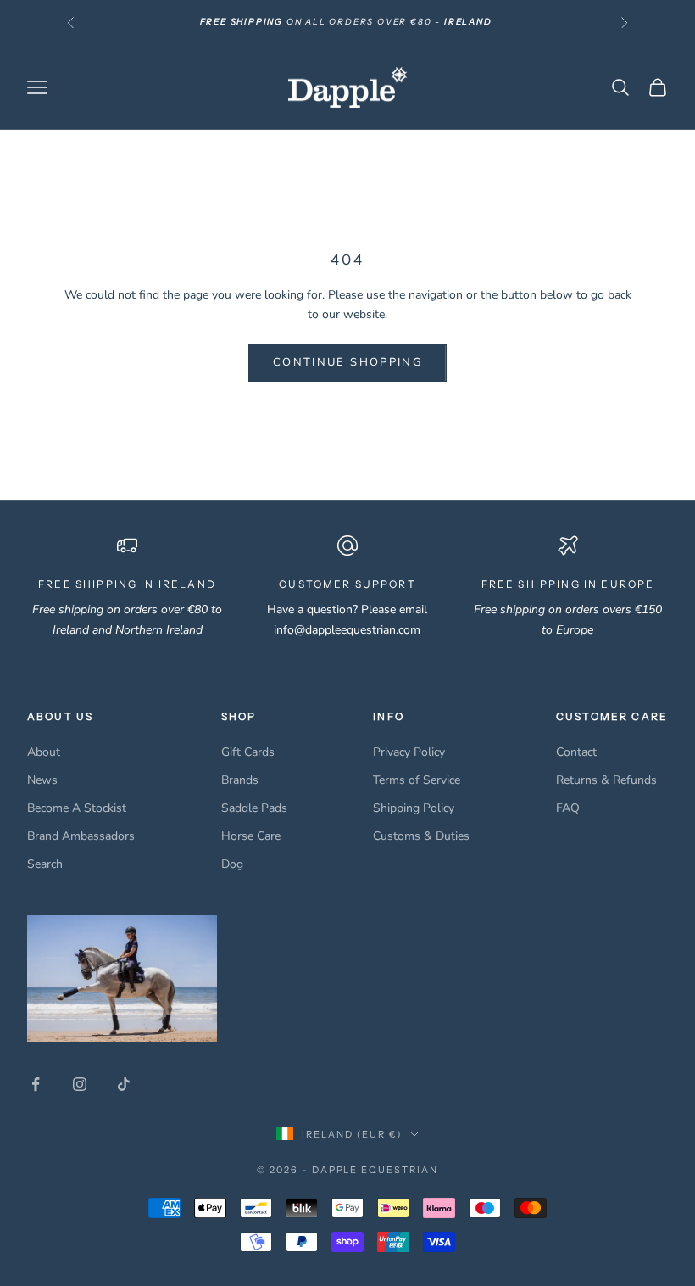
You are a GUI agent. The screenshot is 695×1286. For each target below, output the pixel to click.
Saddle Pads (254, 808)
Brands (240, 780)
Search (45, 864)
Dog (232, 864)
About (43, 752)
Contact (576, 752)
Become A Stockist (76, 808)
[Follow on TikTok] (123, 1084)
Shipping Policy (413, 808)
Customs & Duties (421, 836)
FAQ (568, 808)
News (42, 780)
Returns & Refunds (606, 780)
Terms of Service (416, 780)
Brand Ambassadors (81, 836)
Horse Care (251, 836)
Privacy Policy (409, 752)
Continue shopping (347, 362)
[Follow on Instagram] (79, 1084)
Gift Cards (248, 752)
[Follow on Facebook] (35, 1084)
